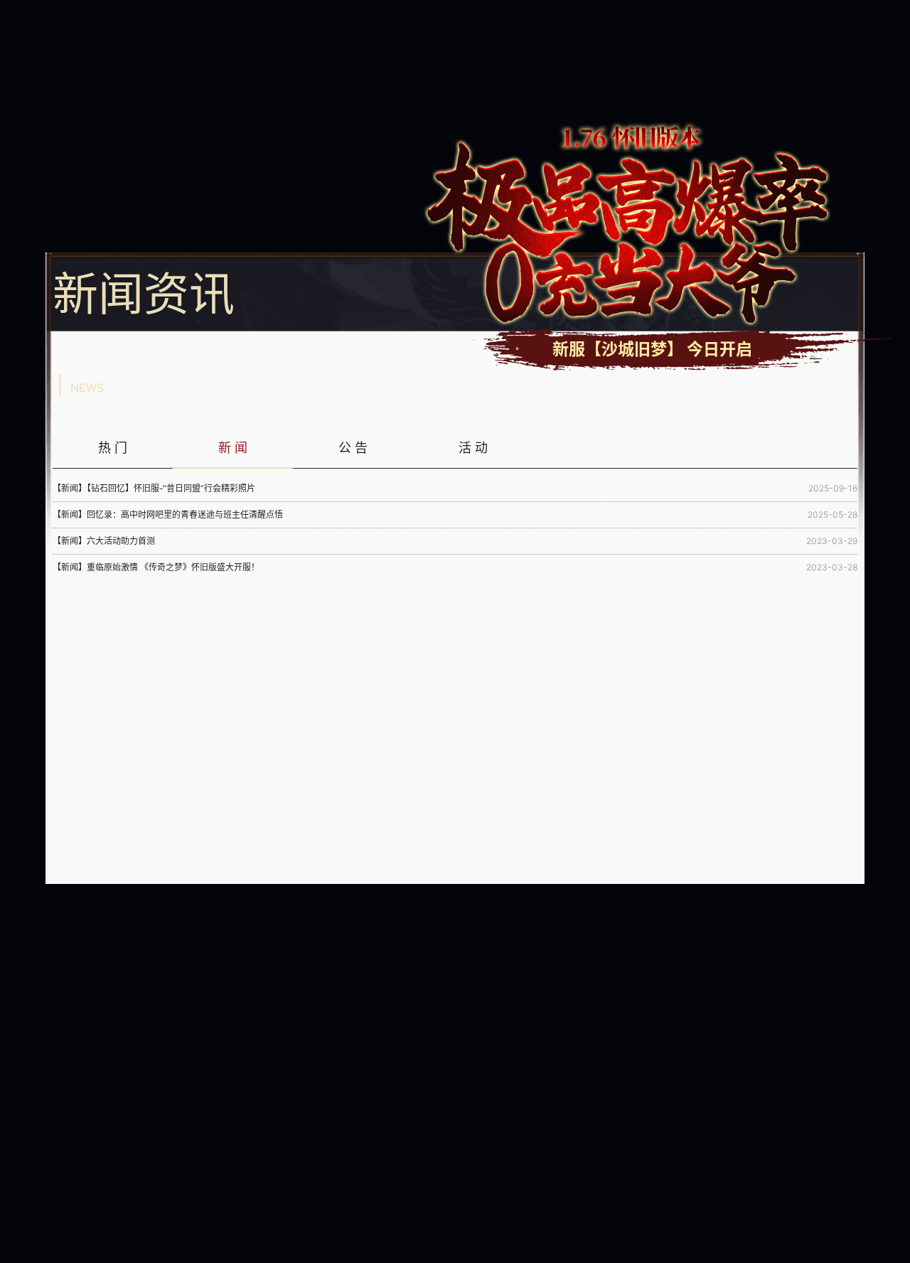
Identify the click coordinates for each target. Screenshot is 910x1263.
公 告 (353, 447)
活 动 (473, 447)
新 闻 (232, 447)
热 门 (112, 447)
